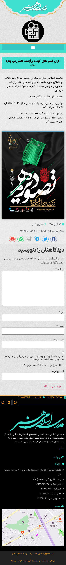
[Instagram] (2, 402)
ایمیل (60, 325)
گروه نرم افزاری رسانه (21, 561)
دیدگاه (59, 269)
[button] (33, 47)
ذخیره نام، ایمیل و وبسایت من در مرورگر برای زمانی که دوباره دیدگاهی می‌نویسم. (34, 357)
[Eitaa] (15, 402)
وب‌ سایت (58, 339)
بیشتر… (61, 448)
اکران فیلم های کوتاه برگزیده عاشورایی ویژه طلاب (33, 62)
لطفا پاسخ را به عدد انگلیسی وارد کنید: (42, 365)
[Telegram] (9, 402)
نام (61, 312)
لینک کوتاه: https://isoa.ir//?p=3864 (42, 231)
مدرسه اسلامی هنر (20, 553)
